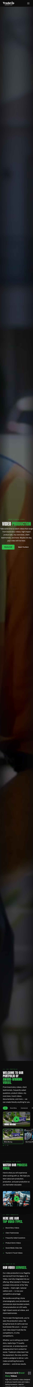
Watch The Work (23, 547)
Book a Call (8, 547)
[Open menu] (28, 3)
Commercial (24, 1108)
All (5, 1108)
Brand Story (13, 1108)
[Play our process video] (16, 1198)
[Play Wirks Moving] (16, 1119)
